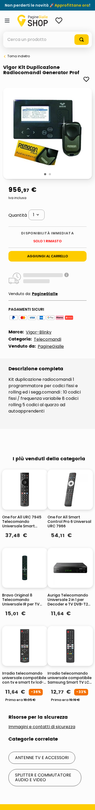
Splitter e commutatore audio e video (43, 777)
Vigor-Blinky (38, 332)
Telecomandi (47, 339)
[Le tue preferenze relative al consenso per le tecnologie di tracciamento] (86, 801)
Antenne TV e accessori (42, 758)
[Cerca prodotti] (81, 39)
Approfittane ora (72, 5)
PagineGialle (45, 294)
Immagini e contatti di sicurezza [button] (41, 726)
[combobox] (47, 40)
